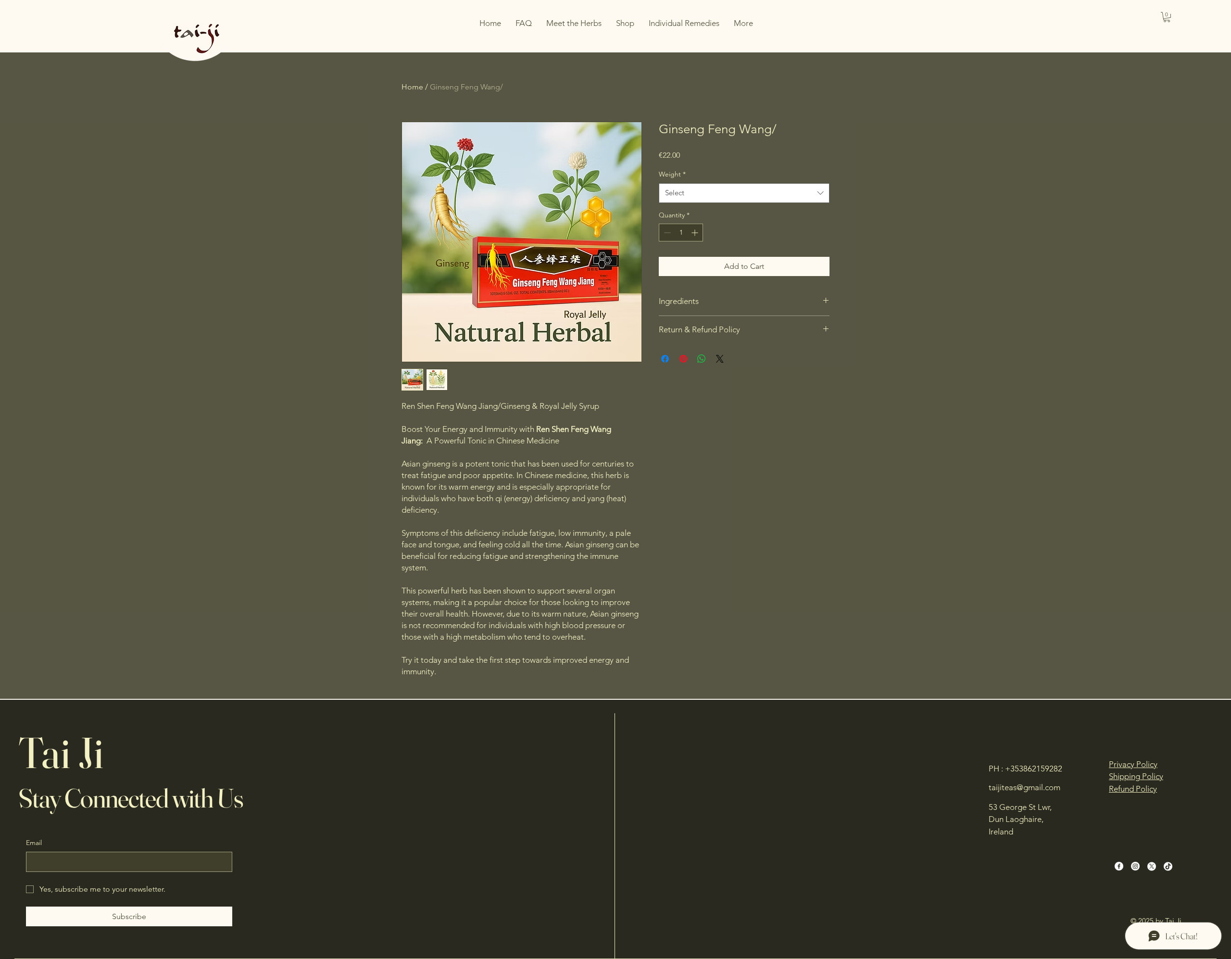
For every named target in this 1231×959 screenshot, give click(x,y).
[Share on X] (720, 359)
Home (412, 86)
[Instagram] (1135, 866)
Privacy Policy (1133, 764)
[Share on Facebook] (665, 359)
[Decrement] (666, 232)
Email (34, 842)
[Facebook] (1119, 866)
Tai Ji (61, 752)
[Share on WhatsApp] (701, 359)
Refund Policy (1133, 789)
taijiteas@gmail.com (1024, 787)
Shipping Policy (1136, 776)
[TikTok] (1168, 866)
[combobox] (744, 193)
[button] (1167, 17)
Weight (672, 174)
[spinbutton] (681, 232)
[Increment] (696, 232)
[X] (1151, 866)
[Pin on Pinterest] (683, 359)
